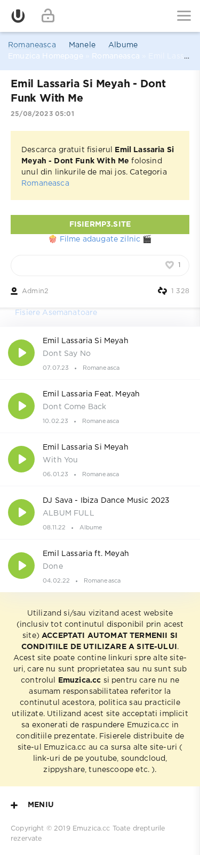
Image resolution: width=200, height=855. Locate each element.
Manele (82, 45)
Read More (100, 352)
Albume (123, 45)
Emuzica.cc (91, 829)
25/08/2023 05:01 (42, 114)
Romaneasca (32, 45)
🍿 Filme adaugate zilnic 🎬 (99, 239)
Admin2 (35, 291)
